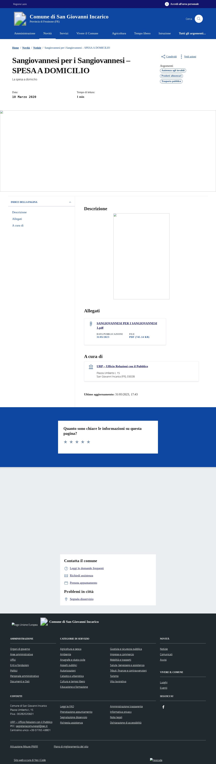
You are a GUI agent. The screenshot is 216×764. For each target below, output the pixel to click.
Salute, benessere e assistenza (127, 665)
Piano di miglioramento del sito (71, 746)
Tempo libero (142, 33)
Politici (13, 670)
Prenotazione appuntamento (76, 712)
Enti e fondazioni (19, 665)
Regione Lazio (20, 4)
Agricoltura (119, 33)
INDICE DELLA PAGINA (24, 202)
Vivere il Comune (87, 33)
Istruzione (165, 33)
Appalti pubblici (68, 665)
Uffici (13, 660)
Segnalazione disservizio (73, 717)
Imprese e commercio (122, 654)
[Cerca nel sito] (199, 19)
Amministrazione (24, 33)
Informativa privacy (121, 712)
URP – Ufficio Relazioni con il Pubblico (122, 366)
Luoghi (163, 682)
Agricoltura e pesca (70, 649)
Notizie (164, 649)
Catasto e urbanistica (72, 676)
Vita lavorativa (118, 681)
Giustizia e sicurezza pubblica (126, 649)
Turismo (114, 676)
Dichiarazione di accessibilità (125, 723)
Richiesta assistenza (71, 723)
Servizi (64, 33)
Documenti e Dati (20, 681)
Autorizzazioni (68, 670)
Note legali (116, 717)
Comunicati (166, 654)
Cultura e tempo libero (72, 681)
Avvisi (163, 660)
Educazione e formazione (74, 687)
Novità (47, 33)
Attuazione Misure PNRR (24, 746)
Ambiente (65, 654)
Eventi (163, 688)
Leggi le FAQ (67, 706)
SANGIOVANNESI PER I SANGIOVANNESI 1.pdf (127, 325)
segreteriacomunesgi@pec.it (32, 726)
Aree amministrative (21, 654)
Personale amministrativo (24, 676)
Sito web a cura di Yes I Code (30, 760)
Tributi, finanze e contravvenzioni (128, 670)
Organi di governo (20, 649)
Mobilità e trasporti (120, 660)
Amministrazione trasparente (126, 706)
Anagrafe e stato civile (72, 660)
